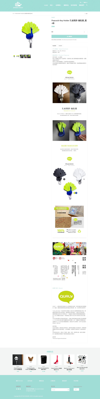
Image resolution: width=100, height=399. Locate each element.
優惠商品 (66, 5)
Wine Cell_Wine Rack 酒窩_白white (82, 368)
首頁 (13, 13)
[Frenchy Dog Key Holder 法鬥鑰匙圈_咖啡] (30, 359)
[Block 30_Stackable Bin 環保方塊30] (43, 359)
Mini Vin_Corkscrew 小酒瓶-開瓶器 (69, 369)
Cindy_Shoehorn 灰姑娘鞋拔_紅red (56, 369)
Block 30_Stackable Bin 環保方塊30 (43, 369)
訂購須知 (53, 381)
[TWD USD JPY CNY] (79, 389)
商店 (51, 5)
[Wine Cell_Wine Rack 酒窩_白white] (82, 359)
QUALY (53, 17)
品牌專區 (58, 5)
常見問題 (76, 381)
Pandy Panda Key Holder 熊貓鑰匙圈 (18, 369)
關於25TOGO (19, 381)
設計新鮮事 (74, 5)
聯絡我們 (81, 5)
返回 (86, 13)
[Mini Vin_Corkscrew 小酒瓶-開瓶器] (69, 359)
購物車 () (85, 2)
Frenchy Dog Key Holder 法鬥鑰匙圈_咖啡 (31, 369)
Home (46, 5)
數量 (52, 31)
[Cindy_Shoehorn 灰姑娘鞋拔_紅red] (56, 359)
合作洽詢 (30, 381)
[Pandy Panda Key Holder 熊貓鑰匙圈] (18, 359)
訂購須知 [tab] (60, 45)
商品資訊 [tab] (54, 45)
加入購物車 (69, 36)
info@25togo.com (31, 390)
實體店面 (41, 381)
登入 (81, 2)
